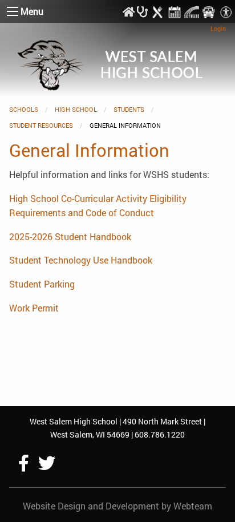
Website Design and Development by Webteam (117, 506)
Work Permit (34, 308)
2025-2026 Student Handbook (70, 236)
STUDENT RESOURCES (41, 125)
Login (218, 28)
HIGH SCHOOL (76, 109)
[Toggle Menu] (12, 11)
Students (129, 109)
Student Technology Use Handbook (80, 260)
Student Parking (42, 284)
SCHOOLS (23, 109)
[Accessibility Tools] (225, 11)
